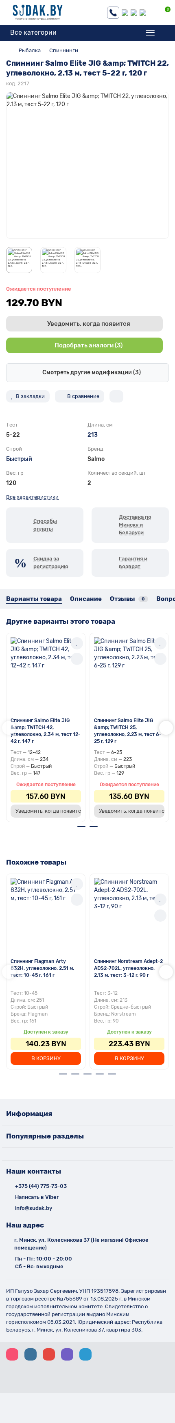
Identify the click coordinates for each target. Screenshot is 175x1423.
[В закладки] (77, 643)
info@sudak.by (33, 1208)
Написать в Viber (37, 1197)
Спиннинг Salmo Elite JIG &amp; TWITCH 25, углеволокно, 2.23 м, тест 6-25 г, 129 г (128, 731)
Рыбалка (30, 50)
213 (93, 434)
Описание (86, 599)
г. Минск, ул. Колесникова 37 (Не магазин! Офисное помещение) (81, 1244)
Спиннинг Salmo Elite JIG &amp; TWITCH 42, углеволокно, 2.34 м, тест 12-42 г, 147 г (46, 731)
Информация (29, 1113)
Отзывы (127, 599)
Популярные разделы (45, 1136)
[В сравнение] (77, 659)
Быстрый (19, 459)
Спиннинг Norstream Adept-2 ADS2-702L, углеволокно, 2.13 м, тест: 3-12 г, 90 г (128, 968)
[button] (9, 728)
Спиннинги (63, 50)
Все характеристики (32, 497)
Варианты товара (34, 599)
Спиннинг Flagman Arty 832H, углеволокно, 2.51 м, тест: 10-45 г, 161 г (42, 968)
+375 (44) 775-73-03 (41, 1186)
